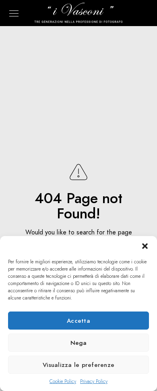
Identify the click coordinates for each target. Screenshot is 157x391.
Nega (78, 343)
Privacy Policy (93, 381)
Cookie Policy (63, 381)
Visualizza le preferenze (78, 365)
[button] (145, 246)
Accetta (78, 321)
